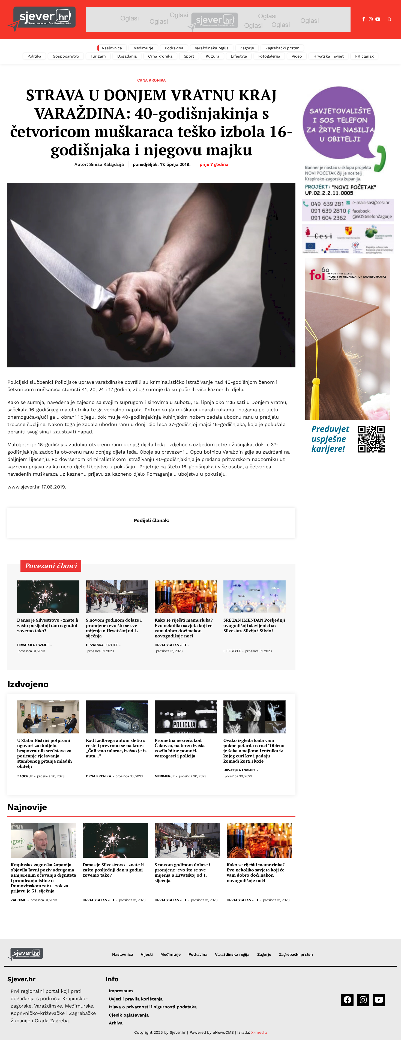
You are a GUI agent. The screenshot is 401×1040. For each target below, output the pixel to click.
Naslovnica (112, 48)
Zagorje (247, 48)
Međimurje (143, 48)
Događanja (127, 56)
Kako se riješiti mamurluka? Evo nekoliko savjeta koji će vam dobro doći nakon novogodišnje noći (184, 628)
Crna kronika (160, 56)
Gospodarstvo (66, 56)
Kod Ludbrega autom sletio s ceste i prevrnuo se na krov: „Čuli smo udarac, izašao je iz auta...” (116, 748)
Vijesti (146, 954)
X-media (259, 1032)
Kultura (212, 56)
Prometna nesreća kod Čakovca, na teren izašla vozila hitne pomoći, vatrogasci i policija (180, 748)
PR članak (364, 56)
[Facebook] (363, 19)
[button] (389, 20)
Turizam (98, 56)
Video (297, 56)
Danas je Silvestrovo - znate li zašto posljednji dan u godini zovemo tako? (47, 625)
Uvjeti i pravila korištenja (136, 999)
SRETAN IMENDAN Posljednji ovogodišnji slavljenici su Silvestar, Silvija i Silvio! (254, 625)
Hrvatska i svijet (328, 56)
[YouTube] (377, 19)
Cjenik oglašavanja (128, 1015)
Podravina (174, 48)
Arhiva (115, 1023)
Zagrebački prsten (282, 48)
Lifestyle (239, 56)
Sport (189, 56)
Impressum (121, 990)
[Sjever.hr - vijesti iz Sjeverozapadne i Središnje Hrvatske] (41, 20)
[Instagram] (370, 19)
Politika (34, 56)
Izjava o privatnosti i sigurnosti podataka (153, 1006)
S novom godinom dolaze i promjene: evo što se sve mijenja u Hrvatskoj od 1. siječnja (114, 628)
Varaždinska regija (212, 48)
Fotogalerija (269, 56)
